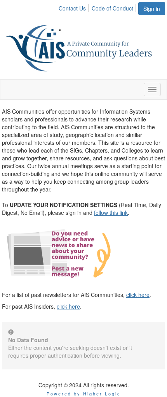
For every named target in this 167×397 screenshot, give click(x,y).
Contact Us (72, 8)
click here (138, 295)
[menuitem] (74, 7)
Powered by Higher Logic (84, 393)
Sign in (151, 8)
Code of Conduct (112, 8)
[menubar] (98, 7)
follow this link (111, 212)
